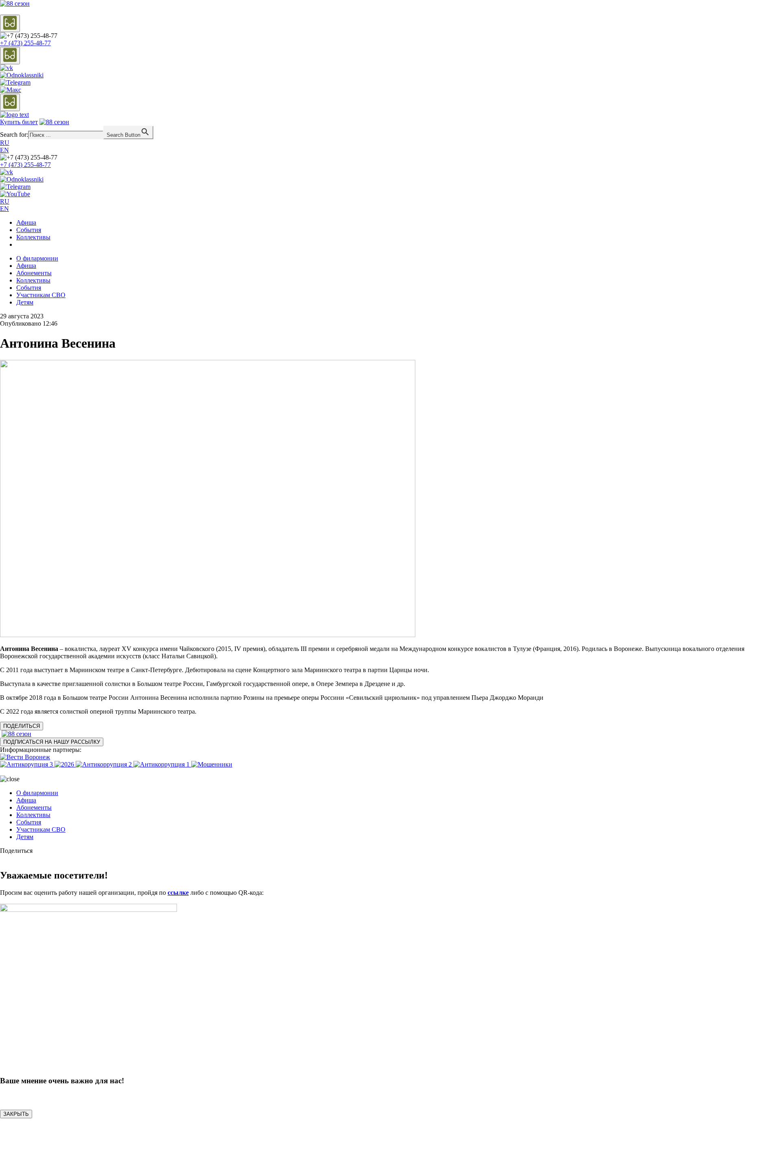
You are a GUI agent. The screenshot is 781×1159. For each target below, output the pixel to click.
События (28, 229)
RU (4, 142)
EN (4, 150)
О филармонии (37, 258)
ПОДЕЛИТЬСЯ (21, 726)
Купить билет (19, 121)
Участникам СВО (40, 294)
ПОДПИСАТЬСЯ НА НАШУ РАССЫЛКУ (51, 742)
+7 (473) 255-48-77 (25, 42)
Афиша (26, 222)
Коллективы (33, 237)
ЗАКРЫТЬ (16, 1114)
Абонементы (34, 272)
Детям (24, 302)
